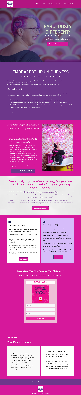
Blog (64, 3)
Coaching (50, 3)
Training (58, 3)
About (43, 3)
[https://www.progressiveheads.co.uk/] (10, 4)
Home (37, 3)
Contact (70, 3)
